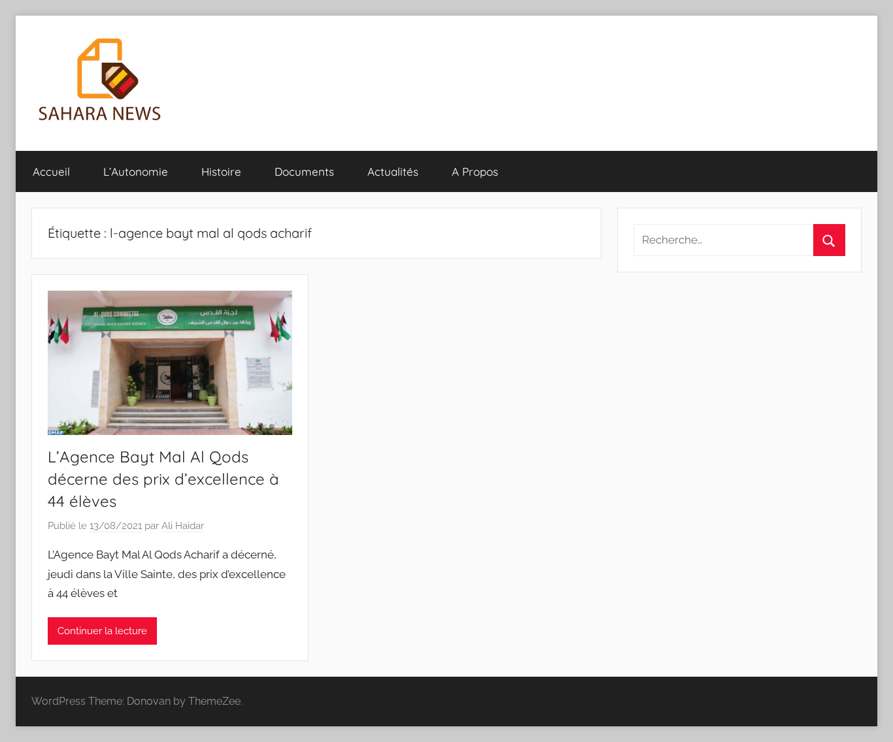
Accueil (51, 171)
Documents (304, 171)
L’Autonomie (135, 171)
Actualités (392, 171)
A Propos (475, 171)
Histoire (221, 171)
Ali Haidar (182, 526)
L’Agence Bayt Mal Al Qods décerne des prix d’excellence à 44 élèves (163, 478)
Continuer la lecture (102, 631)
